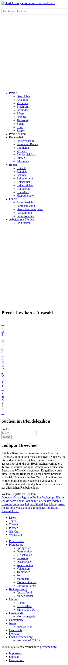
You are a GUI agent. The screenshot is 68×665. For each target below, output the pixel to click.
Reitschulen (24, 181)
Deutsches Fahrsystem (30, 209)
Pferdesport (16, 544)
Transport (22, 120)
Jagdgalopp (48, 497)
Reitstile (21, 168)
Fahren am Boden (27, 144)
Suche (5, 429)
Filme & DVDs (26, 609)
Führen (21, 158)
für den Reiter (25, 596)
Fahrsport (22, 558)
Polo (19, 575)
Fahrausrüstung (26, 205)
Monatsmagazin (26, 616)
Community (16, 619)
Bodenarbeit (16, 137)
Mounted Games (26, 582)
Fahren (13, 199)
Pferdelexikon (17, 134)
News (12, 623)
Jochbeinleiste (33, 500)
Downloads (16, 613)
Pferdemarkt (16, 541)
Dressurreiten (24, 551)
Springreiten (24, 548)
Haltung (21, 116)
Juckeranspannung (21, 507)
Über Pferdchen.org (21, 637)
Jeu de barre (9, 500)
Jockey (46, 500)
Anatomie (22, 99)
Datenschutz (16, 660)
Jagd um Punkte (31, 497)
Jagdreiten (23, 578)
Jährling (60, 497)
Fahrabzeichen (25, 216)
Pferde (13, 92)
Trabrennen (23, 572)
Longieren (23, 147)
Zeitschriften (24, 606)
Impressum (15, 653)
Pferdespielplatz (26, 154)
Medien (13, 599)
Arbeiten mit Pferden (21, 219)
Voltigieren (23, 568)
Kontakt (14, 633)
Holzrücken (24, 223)
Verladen (22, 151)
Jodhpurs (18, 504)
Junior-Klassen (10, 511)
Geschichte (23, 96)
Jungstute (52, 507)
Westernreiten (25, 565)
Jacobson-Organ (11, 497)
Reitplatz (22, 171)
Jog (46, 504)
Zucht (20, 123)
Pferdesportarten (26, 585)
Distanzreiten (24, 561)
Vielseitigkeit (24, 554)
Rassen (21, 130)
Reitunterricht (25, 178)
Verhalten (22, 103)
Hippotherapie (25, 195)
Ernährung (23, 106)
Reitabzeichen (25, 185)
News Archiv (24, 626)
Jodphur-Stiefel (34, 504)
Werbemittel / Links (28, 640)
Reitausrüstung (18, 589)
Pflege (20, 113)
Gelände (22, 175)
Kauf (20, 127)
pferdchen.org (48, 646)
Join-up (53, 504)
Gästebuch (15, 630)
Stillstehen (23, 161)
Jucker (5, 507)
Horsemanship (25, 140)
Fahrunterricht (25, 202)
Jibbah (20, 500)
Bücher (21, 602)
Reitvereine (23, 188)
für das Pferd (24, 592)
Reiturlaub (23, 192)
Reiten (13, 164)
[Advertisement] (34, 54)
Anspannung (24, 212)
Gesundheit (23, 110)
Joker (61, 504)
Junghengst (39, 507)
